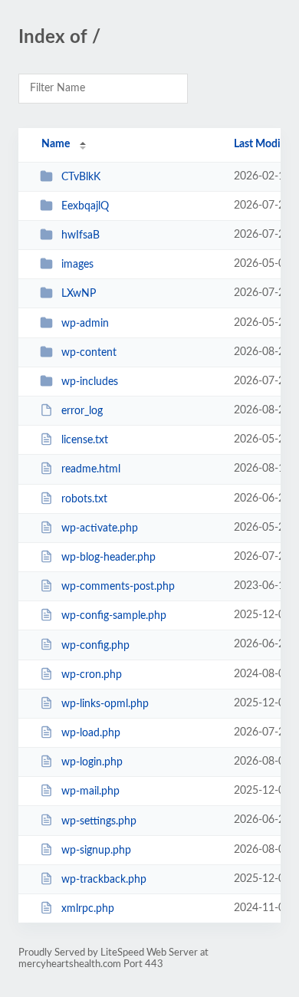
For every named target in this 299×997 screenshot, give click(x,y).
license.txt (84, 440)
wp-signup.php (96, 850)
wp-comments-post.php (118, 586)
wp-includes (89, 382)
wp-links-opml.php (105, 704)
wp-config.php (95, 645)
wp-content (89, 352)
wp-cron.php (91, 675)
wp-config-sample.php (113, 615)
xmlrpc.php (87, 908)
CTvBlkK (80, 177)
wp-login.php (92, 762)
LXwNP (78, 293)
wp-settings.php (98, 820)
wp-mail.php (90, 791)
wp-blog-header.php (108, 557)
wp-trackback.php (103, 879)
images (77, 264)
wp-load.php (90, 733)
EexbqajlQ (85, 206)
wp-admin (85, 323)
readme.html (90, 469)
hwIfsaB (80, 235)
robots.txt (84, 499)
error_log (82, 411)
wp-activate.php (99, 528)
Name (55, 144)
